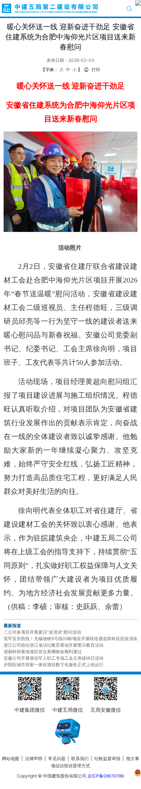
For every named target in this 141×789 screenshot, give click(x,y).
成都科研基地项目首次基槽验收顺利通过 (43, 651)
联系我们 (80, 758)
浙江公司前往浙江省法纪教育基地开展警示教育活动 (53, 645)
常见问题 (56, 758)
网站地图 (10, 758)
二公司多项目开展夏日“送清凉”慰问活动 (42, 632)
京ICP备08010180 (105, 776)
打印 (95, 69)
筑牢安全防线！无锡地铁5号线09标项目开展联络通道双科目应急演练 (70, 638)
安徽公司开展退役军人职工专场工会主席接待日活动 (53, 658)
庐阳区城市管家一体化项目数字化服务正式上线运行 (53, 664)
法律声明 (33, 758)
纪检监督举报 (107, 758)
